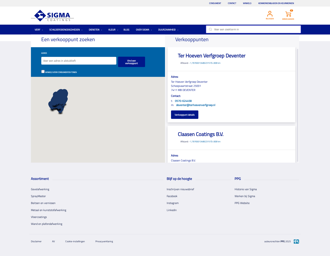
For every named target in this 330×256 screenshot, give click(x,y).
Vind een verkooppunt (131, 62)
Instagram (173, 203)
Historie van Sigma (246, 189)
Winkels (247, 3)
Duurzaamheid (167, 29)
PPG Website (242, 203)
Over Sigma (143, 29)
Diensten (94, 29)
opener (54, 102)
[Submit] (210, 29)
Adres (44, 53)
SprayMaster (38, 196)
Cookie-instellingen (75, 241)
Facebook (172, 196)
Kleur (112, 29)
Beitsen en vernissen (43, 203)
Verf (38, 29)
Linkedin (172, 210)
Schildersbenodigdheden (64, 29)
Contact (232, 3)
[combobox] (253, 29)
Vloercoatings (39, 217)
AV (53, 241)
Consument (215, 3)
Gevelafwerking (40, 189)
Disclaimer (36, 241)
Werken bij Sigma (245, 196)
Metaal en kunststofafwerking (48, 210)
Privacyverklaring (104, 241)
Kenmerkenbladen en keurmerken (276, 3)
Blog (126, 29)
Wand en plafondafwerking (46, 224)
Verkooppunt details (185, 114)
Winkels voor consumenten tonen (61, 72)
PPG (282, 241)
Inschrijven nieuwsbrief (180, 189)
